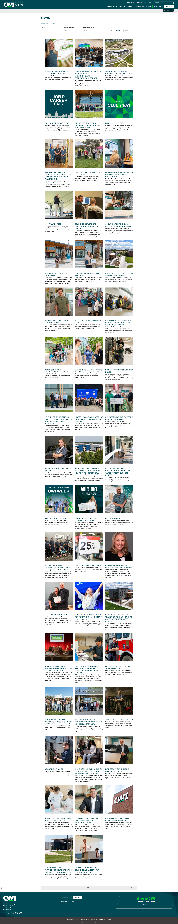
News (128, 2)
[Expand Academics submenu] (109, 8)
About (148, 6)
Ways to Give (146, 904)
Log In (149, 2)
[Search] (172, 3)
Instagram (8, 912)
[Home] (9, 898)
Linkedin (12, 912)
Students (130, 6)
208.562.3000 (7, 907)
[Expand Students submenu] (130, 8)
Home (2, 11)
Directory (139, 2)
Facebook (4, 912)
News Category (69, 27)
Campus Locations (8, 909)
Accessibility (69, 919)
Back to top (1, 888)
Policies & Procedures (86, 919)
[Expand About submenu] (148, 8)
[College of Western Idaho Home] (13, 5)
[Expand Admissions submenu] (120, 8)
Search (43, 27)
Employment (64, 901)
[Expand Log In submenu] (149, 4)
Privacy (95, 919)
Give (145, 2)
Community (140, 6)
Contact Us (71, 901)
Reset (126, 30)
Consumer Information (105, 919)
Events (133, 2)
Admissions (120, 6)
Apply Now (169, 6)
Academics (109, 6)
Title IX (76, 919)
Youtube (20, 912)
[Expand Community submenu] (139, 8)
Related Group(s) (88, 27)
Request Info (158, 6)
